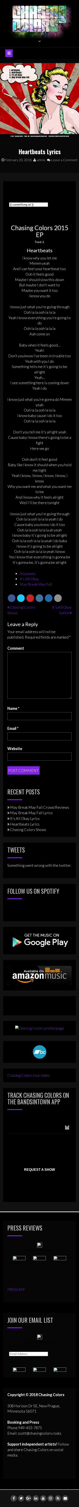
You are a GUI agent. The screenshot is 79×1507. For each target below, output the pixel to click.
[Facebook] (14, 1498)
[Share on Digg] (48, 598)
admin (40, 160)
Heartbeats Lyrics (24, 824)
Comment (15, 648)
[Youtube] (43, 1498)
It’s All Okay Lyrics (25, 818)
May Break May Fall (36, 584)
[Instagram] (50, 1498)
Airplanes (27, 573)
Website (14, 748)
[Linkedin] (36, 1498)
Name (13, 708)
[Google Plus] (28, 1498)
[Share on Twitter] (21, 598)
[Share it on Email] (58, 598)
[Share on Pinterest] (30, 598)
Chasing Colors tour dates (28, 1075)
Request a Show (39, 1169)
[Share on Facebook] (11, 598)
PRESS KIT (16, 1289)
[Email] (65, 1498)
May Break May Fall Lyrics (31, 812)
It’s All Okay (29, 578)
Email (13, 728)
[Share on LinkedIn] (39, 598)
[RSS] (58, 1498)
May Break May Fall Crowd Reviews (39, 807)
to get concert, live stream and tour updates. (34, 1120)
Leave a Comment (64, 160)
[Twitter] (21, 1498)
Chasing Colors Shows (28, 829)
